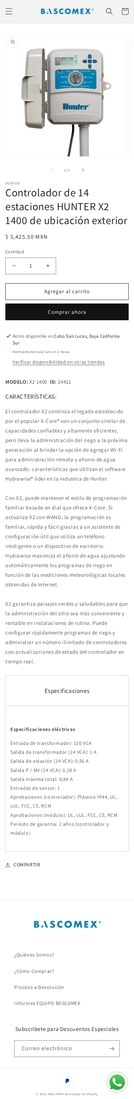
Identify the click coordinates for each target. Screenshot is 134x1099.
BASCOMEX (56, 1094)
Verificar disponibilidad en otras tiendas (59, 362)
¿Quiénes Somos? (34, 955)
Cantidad (14, 252)
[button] (9, 11)
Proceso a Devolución (39, 987)
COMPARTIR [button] (27, 864)
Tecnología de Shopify (81, 1094)
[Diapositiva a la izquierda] (51, 170)
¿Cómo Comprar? (34, 971)
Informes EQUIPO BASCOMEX (47, 1003)
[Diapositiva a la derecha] (83, 170)
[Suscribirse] (111, 1048)
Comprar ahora (67, 312)
